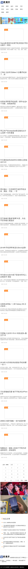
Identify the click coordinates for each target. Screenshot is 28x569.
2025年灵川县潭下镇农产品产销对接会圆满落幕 (14, 538)
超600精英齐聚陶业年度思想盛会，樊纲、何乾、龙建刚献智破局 (14, 542)
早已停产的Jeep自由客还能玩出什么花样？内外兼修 (13, 132)
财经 (7, 6)
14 (23, 474)
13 (17, 474)
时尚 (2, 9)
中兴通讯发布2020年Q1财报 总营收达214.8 (13, 161)
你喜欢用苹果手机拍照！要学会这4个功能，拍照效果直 (13, 102)
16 (11, 477)
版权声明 (4, 561)
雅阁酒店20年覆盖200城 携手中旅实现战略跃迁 (14, 546)
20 (11, 480)
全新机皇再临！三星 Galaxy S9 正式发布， (13, 305)
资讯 (2, 6)
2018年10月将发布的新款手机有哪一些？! (13, 363)
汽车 (21, 6)
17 (17, 477)
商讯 (21, 9)
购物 (2, 12)
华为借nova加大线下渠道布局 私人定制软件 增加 (13, 276)
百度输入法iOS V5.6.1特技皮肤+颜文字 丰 (13, 334)
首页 (12, 464)
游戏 (12, 9)
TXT (24, 560)
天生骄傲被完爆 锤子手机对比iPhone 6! (13, 393)
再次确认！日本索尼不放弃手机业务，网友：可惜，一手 (13, 190)
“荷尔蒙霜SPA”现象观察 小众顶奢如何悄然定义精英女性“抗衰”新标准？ (14, 526)
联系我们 (8, 560)
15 (5, 477)
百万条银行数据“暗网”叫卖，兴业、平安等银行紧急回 (13, 219)
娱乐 (12, 6)
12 (11, 474)
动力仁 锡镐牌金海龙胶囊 (9, 522)
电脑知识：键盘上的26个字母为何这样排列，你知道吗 (13, 449)
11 (5, 474)
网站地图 (21, 560)
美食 (16, 9)
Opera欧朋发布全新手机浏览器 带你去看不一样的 (14, 44)
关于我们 (2, 560)
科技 (16, 6)
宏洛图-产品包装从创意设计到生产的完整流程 (14, 530)
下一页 (17, 480)
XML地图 (15, 560)
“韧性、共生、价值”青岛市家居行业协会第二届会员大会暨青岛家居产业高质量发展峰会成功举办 (14, 533)
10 (23, 471)
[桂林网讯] (5, 2)
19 (5, 480)
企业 (7, 9)
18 (23, 477)
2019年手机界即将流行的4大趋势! (13, 248)
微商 (7, 12)
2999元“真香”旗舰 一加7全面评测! (13, 421)
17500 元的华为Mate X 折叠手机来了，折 (13, 73)
